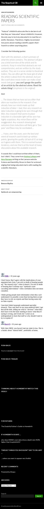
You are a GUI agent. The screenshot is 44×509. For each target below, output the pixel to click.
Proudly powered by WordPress (11, 506)
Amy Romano (6, 159)
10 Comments (19, 25)
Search (3, 494)
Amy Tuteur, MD (7, 25)
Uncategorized (7, 12)
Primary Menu (41, 3)
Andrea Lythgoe (30, 156)
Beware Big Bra (7, 182)
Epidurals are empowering (11, 190)
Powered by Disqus (8, 472)
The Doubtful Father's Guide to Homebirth (17, 426)
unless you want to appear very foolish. (17, 458)
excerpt (10, 351)
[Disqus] (22, 233)
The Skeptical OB (9, 3)
